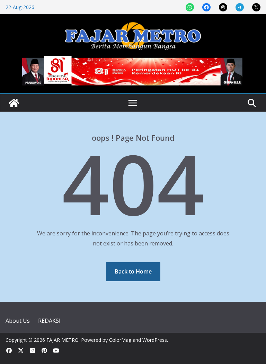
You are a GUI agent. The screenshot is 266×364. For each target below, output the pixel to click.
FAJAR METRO (62, 340)
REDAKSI (49, 320)
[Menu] (132, 103)
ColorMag (120, 340)
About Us (18, 320)
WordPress (154, 340)
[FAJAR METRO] (13, 103)
